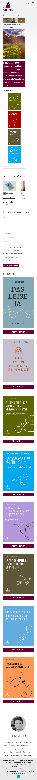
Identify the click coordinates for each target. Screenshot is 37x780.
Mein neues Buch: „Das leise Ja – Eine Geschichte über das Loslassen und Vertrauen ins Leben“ (9, 198)
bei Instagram (13, 27)
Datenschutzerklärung (18, 773)
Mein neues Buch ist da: (12, 16)
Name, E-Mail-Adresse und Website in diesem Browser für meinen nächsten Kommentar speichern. (13, 253)
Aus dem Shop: (8, 90)
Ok (18, 776)
